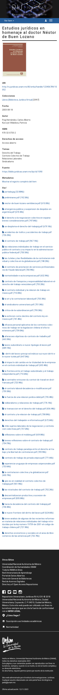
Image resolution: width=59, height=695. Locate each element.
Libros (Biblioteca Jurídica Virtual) (17, 100)
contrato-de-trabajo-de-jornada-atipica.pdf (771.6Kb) (28, 458)
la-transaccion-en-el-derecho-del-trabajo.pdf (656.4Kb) (29, 409)
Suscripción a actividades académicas (24, 621)
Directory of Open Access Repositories (20, 584)
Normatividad (12, 627)
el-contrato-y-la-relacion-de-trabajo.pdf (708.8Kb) (27, 414)
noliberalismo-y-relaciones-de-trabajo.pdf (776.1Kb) (28, 403)
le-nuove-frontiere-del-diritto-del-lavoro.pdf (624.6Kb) (29, 513)
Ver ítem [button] (8, 21)
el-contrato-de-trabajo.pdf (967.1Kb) (21, 241)
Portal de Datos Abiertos (13, 576)
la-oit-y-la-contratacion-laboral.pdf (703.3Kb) (25, 299)
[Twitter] (9, 592)
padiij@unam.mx (8, 683)
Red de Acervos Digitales (13, 581)
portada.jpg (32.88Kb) (14, 192)
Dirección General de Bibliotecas (17, 578)
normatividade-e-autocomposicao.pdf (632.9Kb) (26, 275)
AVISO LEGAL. (14, 611)
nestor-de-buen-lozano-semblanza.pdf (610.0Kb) (27, 203)
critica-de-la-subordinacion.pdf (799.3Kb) (23, 310)
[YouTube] (15, 592)
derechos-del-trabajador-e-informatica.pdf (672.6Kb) (28, 420)
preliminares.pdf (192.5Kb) (16, 197)
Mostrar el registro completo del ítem (19, 181)
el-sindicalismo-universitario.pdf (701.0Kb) (23, 304)
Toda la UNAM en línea (12, 570)
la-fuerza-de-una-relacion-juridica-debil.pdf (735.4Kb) (28, 397)
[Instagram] (20, 592)
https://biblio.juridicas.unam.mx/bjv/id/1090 (22, 171)
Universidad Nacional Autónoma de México (21, 564)
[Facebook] (4, 592)
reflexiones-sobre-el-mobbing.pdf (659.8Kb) (24, 435)
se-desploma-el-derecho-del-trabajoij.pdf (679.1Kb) (28, 226)
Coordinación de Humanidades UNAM (19, 567)
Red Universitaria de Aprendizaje (17, 573)
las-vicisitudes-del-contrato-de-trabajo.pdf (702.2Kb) (28, 489)
